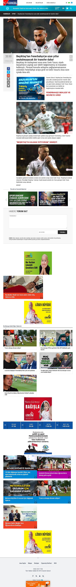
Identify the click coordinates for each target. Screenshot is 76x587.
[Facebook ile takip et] (33, 576)
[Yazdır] (8, 82)
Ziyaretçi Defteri (46, 563)
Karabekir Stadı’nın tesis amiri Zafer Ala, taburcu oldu (30, 8)
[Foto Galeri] (72, 3)
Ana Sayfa (22, 563)
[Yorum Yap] (8, 85)
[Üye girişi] (39, 576)
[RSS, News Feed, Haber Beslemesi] (36, 576)
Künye (30, 563)
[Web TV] (69, 3)
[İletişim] (67, 8)
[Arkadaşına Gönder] (8, 78)
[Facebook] (8, 68)
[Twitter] (8, 72)
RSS (55, 563)
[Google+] (8, 75)
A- (71, 60)
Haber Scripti (36, 580)
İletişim (36, 563)
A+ (71, 56)
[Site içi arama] (71, 8)
